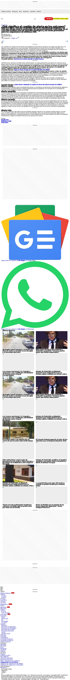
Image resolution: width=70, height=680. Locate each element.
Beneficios (3, 667)
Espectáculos (5, 613)
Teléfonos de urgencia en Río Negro (11, 663)
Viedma (39, 11)
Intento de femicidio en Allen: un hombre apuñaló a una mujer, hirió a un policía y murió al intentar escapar (51, 461)
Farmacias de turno (6, 659)
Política (2, 594)
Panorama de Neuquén (8, 627)
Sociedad (4, 25)
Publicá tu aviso (5, 655)
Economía (3, 600)
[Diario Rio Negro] (2, 674)
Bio (2, 620)
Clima (3, 617)
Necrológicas (4, 657)
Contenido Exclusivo (6, 639)
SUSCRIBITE (60, 18)
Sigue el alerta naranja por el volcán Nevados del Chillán (32, 70)
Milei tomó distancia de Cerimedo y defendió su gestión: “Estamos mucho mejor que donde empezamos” (50, 351)
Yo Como (4, 623)
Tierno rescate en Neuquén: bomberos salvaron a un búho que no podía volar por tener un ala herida (17, 506)
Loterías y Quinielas (6, 658)
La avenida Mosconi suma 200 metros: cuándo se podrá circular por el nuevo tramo (50, 484)
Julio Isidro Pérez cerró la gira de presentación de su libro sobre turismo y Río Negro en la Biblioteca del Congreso (18, 461)
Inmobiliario (4, 637)
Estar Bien (5, 614)
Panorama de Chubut (8, 629)
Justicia (3, 597)
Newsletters (6, 604)
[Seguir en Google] (2, 42)
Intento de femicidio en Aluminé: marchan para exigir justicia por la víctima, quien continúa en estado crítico (51, 372)
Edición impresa (5, 642)
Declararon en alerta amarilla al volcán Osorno (28, 59)
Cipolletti (32, 11)
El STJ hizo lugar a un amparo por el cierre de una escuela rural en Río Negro (18, 440)
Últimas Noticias (7, 593)
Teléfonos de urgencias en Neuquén (11, 665)
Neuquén (15, 11)
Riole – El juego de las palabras (10, 661)
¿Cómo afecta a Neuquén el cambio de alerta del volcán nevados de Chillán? (38, 84)
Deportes (3, 609)
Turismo (2, 601)
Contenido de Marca (6, 640)
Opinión (2, 624)
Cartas (3, 632)
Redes (2, 606)
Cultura (2, 610)
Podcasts (3, 636)
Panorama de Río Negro (8, 628)
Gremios (3, 596)
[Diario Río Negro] (35, 18)
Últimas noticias (6, 11)
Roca (20, 11)
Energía (2, 599)
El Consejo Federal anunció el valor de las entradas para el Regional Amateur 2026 (51, 440)
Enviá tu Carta (5, 633)
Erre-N (3, 611)
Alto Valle (3, 646)
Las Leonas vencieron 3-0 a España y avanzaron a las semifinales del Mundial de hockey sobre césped (18, 372)
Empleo (2, 654)
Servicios (3, 603)
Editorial (4, 625)
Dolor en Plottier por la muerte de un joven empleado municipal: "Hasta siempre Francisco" (50, 506)
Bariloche (26, 11)
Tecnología (4, 621)
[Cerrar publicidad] (1, 587)
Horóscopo (4, 618)
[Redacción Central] (2, 33)
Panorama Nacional (7, 631)
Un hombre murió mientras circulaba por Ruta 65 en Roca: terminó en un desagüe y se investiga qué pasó (18, 351)
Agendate (4, 607)
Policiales (3, 635)
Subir (3, 672)
